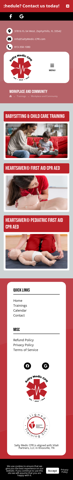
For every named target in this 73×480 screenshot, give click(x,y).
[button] (52, 67)
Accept (52, 471)
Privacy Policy (64, 470)
